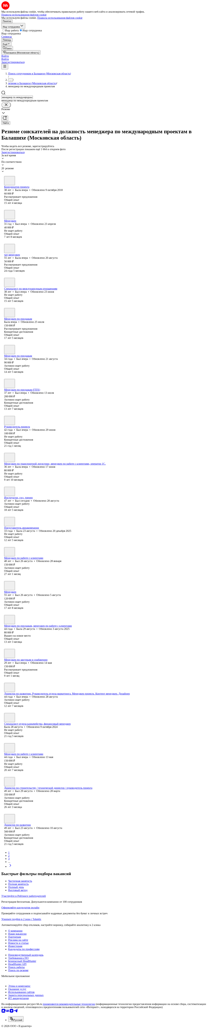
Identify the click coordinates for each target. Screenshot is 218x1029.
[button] (5, 56)
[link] (7, 48)
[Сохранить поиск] (4, 118)
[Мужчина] (9, 214)
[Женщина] (9, 180)
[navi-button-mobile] (4, 66)
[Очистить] (6, 105)
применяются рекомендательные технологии (69, 1004)
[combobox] (17, 97)
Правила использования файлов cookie (59, 17)
